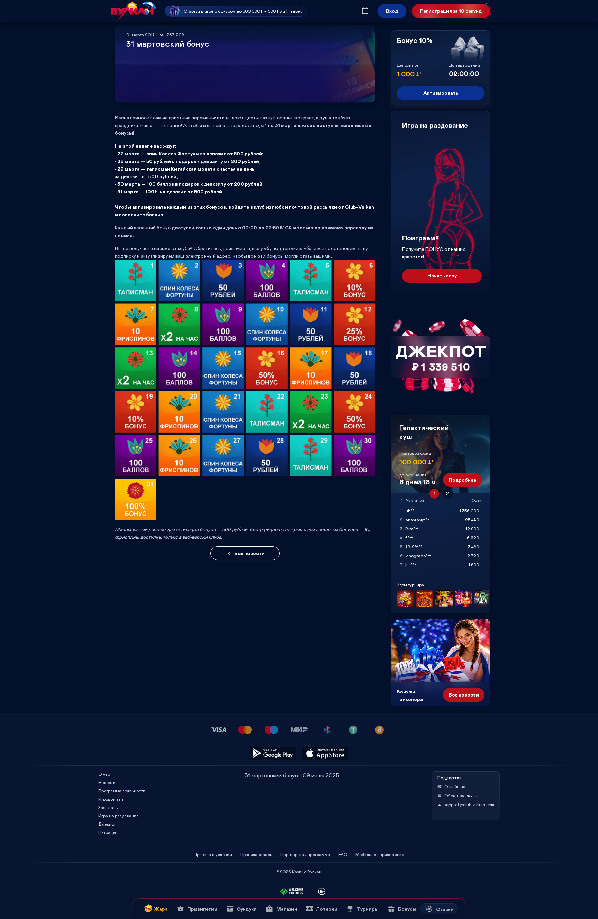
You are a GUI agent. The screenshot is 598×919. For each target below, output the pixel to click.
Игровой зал (110, 799)
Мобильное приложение (379, 854)
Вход (392, 11)
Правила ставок (256, 854)
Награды (107, 832)
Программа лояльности (121, 790)
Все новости (249, 553)
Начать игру (442, 275)
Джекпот (107, 824)
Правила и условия (213, 854)
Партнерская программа (305, 854)
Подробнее (462, 479)
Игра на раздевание (118, 815)
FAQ (342, 854)
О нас (104, 774)
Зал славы (108, 807)
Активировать (440, 93)
